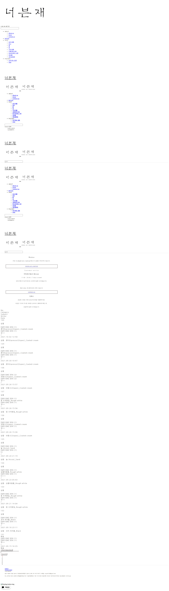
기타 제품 (11, 49)
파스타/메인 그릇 (13, 53)
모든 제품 (11, 42)
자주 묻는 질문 (13, 60)
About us (11, 33)
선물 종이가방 (13, 51)
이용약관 (6, 568)
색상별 (10, 55)
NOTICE (7, 38)
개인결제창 (12, 57)
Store (10, 35)
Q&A (10, 62)
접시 (10, 44)
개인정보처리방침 (8, 569)
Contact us (12, 37)
